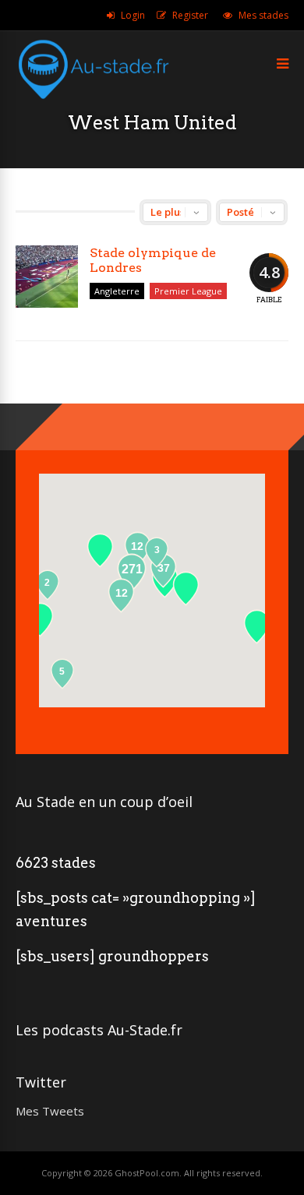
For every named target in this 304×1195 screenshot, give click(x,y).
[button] (257, 626)
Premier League (188, 291)
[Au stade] (93, 107)
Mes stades (263, 15)
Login (133, 15)
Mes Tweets (50, 1111)
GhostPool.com (147, 1173)
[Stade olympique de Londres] (47, 276)
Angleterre (117, 291)
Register (190, 15)
